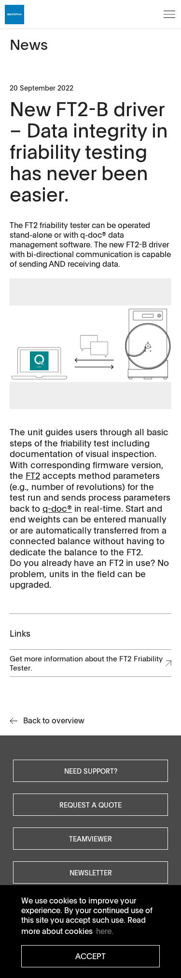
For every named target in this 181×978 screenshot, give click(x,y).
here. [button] (104, 931)
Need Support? (90, 771)
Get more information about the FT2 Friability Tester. (86, 663)
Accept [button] (90, 956)
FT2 (33, 475)
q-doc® (57, 508)
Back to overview (53, 720)
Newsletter (91, 872)
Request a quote (90, 805)
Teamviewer (90, 838)
